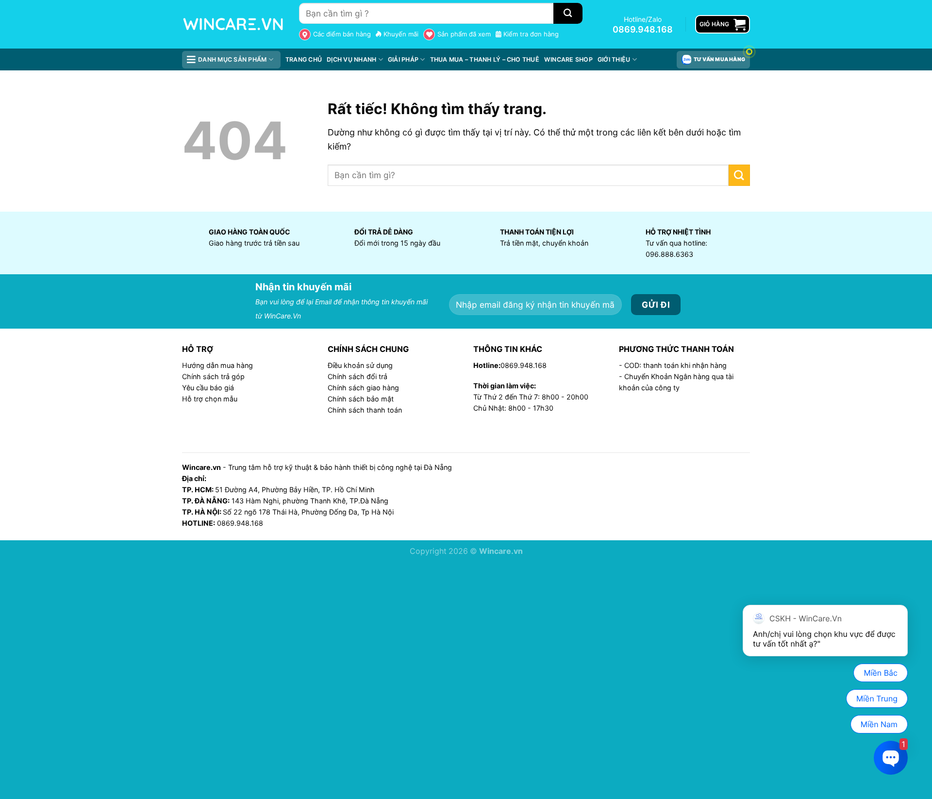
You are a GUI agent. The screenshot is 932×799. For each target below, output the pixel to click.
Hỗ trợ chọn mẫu (209, 399)
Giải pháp (403, 59)
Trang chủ (303, 59)
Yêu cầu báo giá (208, 387)
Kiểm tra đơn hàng (531, 34)
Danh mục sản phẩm (232, 59)
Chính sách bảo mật (361, 399)
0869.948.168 (643, 29)
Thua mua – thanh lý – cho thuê (484, 59)
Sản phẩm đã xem (464, 34)
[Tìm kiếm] (568, 13)
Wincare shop (568, 59)
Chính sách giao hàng (363, 387)
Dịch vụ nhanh (351, 59)
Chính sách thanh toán (365, 410)
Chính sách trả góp (213, 376)
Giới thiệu (614, 59)
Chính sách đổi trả (357, 376)
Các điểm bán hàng (342, 34)
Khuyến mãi (400, 34)
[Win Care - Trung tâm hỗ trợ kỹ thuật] (233, 24)
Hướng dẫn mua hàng (217, 365)
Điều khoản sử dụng (360, 365)
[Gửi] (739, 175)
